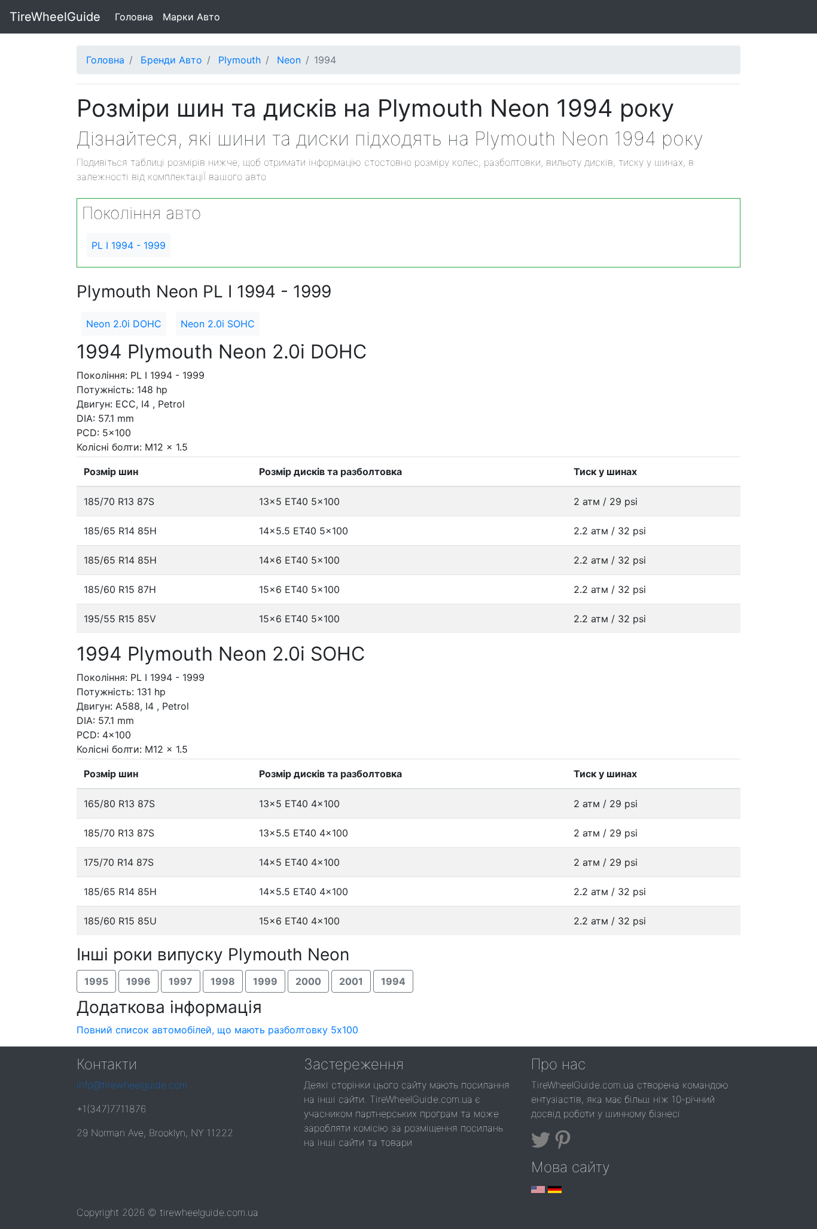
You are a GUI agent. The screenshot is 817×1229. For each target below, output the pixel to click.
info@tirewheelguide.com (132, 1085)
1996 (138, 981)
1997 (181, 981)
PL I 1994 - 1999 (129, 245)
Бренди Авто (171, 60)
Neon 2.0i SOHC (218, 324)
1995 (96, 981)
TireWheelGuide (55, 17)
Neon (289, 60)
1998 (223, 981)
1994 (393, 981)
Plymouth (239, 60)
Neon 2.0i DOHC (123, 324)
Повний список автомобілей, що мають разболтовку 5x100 (217, 1030)
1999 (265, 981)
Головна (136, 16)
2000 (308, 981)
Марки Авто (191, 17)
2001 (351, 981)
